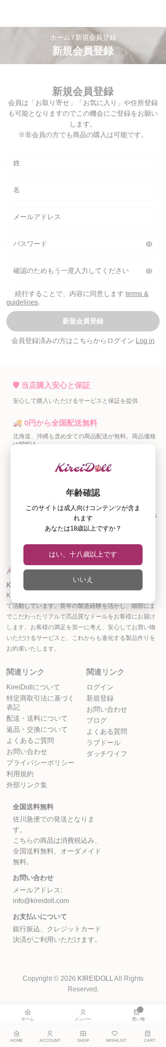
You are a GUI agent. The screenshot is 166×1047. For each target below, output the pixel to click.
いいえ (83, 579)
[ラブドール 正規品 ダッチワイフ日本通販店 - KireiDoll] (83, 471)
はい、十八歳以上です (83, 554)
